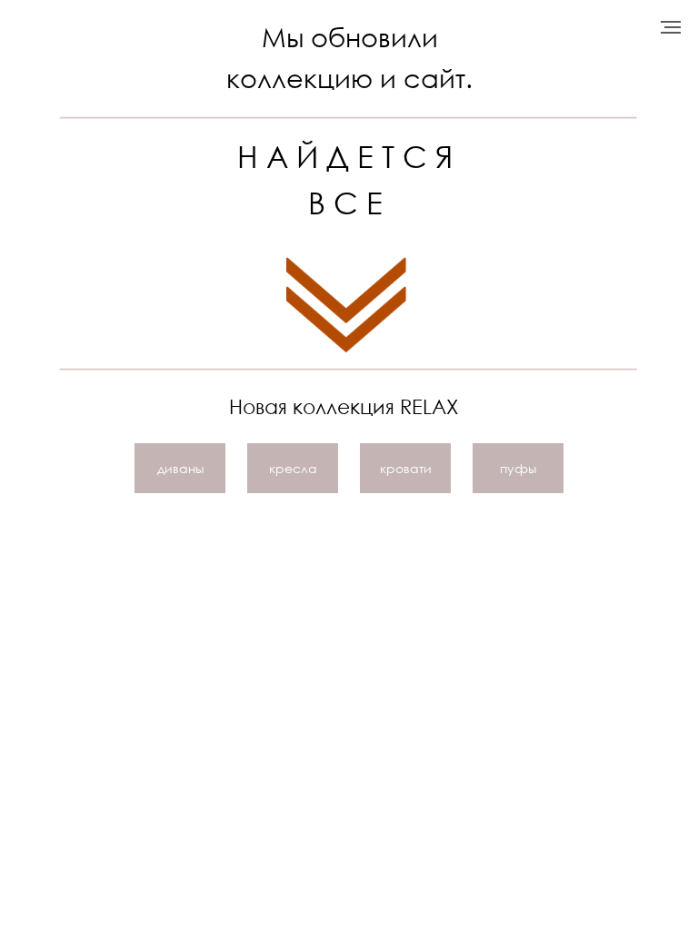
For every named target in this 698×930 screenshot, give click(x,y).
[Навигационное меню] (671, 27)
